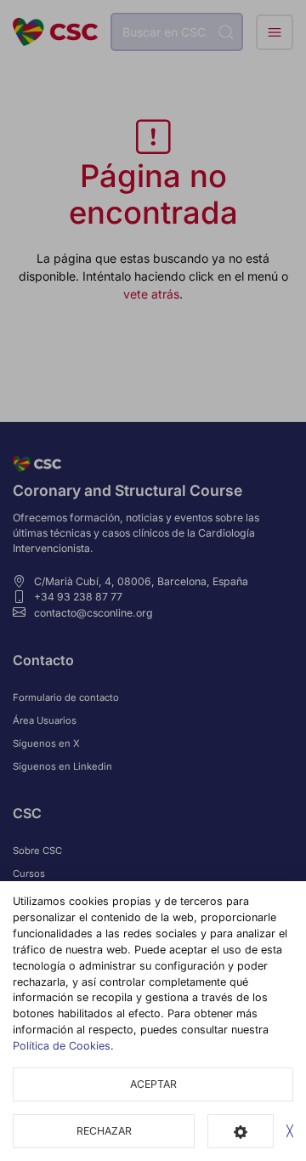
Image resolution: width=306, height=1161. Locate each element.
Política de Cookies (61, 1045)
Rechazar (104, 1130)
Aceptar (153, 1084)
